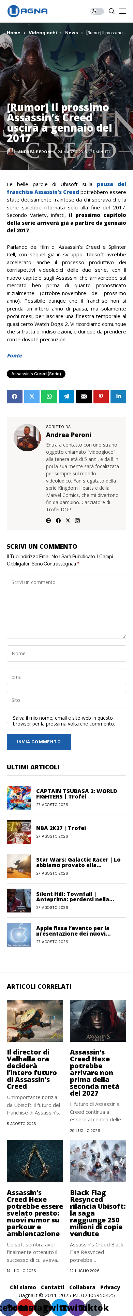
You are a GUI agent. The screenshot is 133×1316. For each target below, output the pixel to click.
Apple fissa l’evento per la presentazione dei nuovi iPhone (72, 933)
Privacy (110, 1287)
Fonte (14, 355)
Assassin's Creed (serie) (36, 373)
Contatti (52, 1287)
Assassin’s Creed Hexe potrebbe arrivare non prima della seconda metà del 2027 (94, 1072)
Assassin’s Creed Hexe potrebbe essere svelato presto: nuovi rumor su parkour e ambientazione (35, 1213)
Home (13, 32)
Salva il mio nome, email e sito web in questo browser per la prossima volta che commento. (64, 721)
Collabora (82, 1287)
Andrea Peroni (34, 152)
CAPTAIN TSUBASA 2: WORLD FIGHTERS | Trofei (76, 793)
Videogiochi (43, 32)
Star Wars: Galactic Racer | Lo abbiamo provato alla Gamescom (78, 865)
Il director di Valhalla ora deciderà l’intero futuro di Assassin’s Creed (32, 1069)
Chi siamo (23, 1287)
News (71, 32)
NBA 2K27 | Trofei (61, 828)
